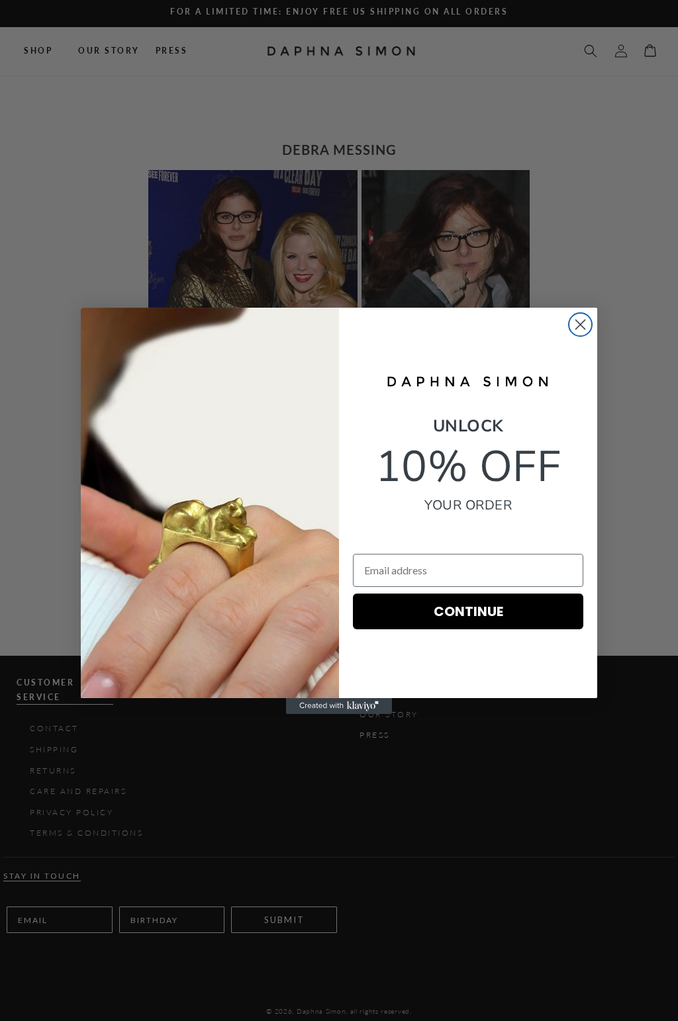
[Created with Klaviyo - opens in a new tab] (339, 706)
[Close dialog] (580, 324)
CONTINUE (468, 611)
